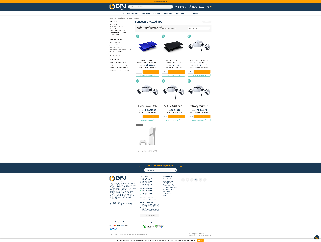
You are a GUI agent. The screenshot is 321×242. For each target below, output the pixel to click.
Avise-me (147, 152)
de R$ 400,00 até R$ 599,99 (118, 65)
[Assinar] (208, 28)
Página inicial (113, 18)
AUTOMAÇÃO (113, 24)
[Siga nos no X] (187, 180)
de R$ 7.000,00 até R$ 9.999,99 (119, 70)
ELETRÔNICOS (121, 18)
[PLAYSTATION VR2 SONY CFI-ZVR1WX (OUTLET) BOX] (199, 100)
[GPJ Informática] (118, 7)
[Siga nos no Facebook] (183, 180)
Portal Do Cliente (168, 179)
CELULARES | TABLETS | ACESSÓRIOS (117, 27)
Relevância (206, 22)
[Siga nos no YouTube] (192, 180)
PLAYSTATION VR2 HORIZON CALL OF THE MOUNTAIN (120, 50)
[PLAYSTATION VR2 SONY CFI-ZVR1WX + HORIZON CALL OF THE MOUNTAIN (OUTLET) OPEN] (199, 55)
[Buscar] (170, 7)
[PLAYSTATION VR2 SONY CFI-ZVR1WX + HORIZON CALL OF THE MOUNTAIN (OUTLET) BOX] (147, 100)
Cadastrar (201, 7)
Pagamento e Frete (169, 185)
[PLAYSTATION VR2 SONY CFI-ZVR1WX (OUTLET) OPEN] (173, 100)
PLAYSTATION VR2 (116, 47)
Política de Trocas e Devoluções (169, 190)
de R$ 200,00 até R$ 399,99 (118, 62)
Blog (164, 196)
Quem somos (167, 193)
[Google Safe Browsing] (159, 226)
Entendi (200, 240)
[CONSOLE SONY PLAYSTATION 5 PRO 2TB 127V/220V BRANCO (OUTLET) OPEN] (147, 139)
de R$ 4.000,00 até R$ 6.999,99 (119, 67)
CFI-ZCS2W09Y (115, 42)
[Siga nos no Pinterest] (200, 180)
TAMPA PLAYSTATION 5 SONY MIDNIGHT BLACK (120, 54)
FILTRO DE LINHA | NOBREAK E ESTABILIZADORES (119, 33)
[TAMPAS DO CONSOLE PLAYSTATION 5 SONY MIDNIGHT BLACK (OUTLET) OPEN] (173, 55)
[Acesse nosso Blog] (205, 180)
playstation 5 (114, 45)
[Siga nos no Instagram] (196, 180)
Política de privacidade (170, 187)
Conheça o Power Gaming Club (168, 182)
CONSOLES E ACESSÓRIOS (117, 30)
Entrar (194, 7)
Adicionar (151, 72)
